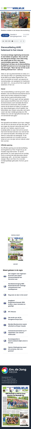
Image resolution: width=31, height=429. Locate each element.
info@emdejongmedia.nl (9, 381)
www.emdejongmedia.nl (9, 383)
